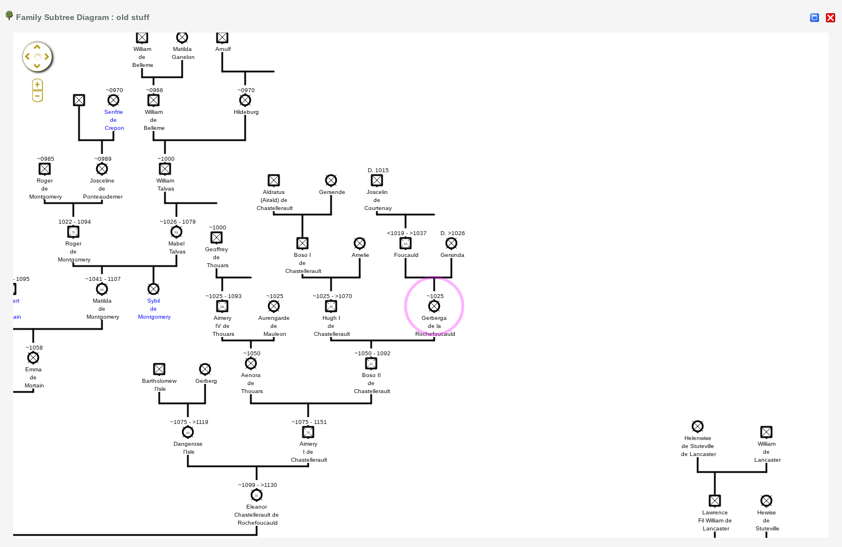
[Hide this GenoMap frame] (830, 18)
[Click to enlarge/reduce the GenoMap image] (814, 18)
